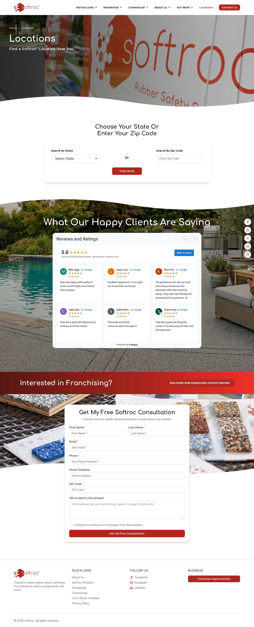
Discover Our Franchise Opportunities (200, 383)
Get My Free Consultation (127, 533)
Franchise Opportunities (214, 578)
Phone (74, 455)
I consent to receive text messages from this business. (108, 524)
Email (73, 441)
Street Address (79, 469)
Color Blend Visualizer (86, 598)
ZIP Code (76, 483)
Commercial (79, 593)
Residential (79, 587)
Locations (206, 7)
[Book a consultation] (247, 254)
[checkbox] (70, 524)
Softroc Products (83, 582)
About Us (78, 577)
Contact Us (229, 7)
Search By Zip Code (169, 150)
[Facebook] (247, 222)
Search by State (62, 150)
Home (13, 28)
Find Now (127, 171)
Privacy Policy (81, 603)
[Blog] (247, 238)
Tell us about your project (86, 498)
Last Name (136, 427)
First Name (77, 427)
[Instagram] (247, 230)
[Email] (247, 246)
